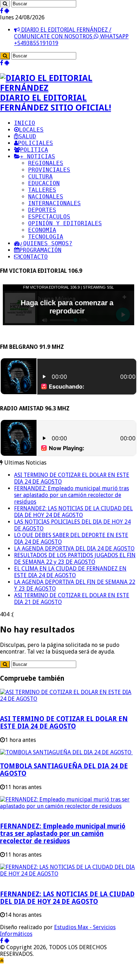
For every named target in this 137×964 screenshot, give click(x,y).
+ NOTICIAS (37, 156)
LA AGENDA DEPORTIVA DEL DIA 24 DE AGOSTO (74, 548)
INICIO (24, 123)
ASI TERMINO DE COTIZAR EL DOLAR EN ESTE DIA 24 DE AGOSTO (64, 722)
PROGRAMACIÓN (40, 250)
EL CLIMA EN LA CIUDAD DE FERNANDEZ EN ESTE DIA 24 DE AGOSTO (70, 572)
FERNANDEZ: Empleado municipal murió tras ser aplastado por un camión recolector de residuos (71, 495)
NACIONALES (45, 196)
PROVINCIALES (49, 169)
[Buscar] (5, 3)
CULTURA (40, 176)
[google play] (7, 10)
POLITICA (34, 149)
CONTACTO (34, 256)
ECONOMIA (42, 230)
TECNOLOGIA (45, 236)
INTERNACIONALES (54, 203)
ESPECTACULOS (49, 216)
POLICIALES (35, 143)
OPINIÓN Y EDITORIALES (65, 223)
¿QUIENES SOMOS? (46, 243)
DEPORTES (42, 210)
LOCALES (31, 129)
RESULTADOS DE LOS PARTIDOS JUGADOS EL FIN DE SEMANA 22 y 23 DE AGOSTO (75, 558)
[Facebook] (1, 10)
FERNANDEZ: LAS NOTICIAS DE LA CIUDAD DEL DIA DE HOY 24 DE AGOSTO (73, 511)
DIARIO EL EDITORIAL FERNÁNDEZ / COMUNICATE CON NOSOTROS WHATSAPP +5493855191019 (71, 36)
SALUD (27, 136)
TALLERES (42, 190)
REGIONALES (45, 163)
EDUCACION (44, 183)
